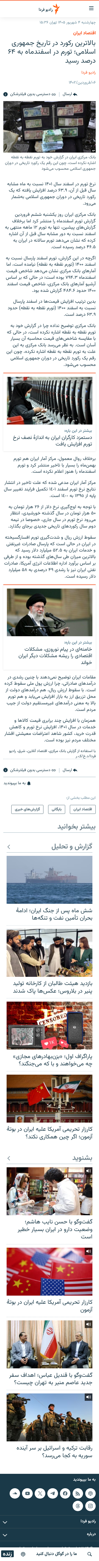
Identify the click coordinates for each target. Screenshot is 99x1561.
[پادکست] (23, 1554)
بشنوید (82, 1158)
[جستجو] (89, 1554)
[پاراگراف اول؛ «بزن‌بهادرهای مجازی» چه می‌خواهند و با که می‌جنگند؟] (49, 1026)
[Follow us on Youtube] (27, 1493)
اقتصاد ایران (84, 33)
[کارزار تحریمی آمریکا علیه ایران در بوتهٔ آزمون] (49, 1272)
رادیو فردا (88, 72)
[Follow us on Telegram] (52, 1493)
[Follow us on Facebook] (65, 1493)
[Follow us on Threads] (78, 1506)
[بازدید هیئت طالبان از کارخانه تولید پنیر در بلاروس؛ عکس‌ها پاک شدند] (49, 953)
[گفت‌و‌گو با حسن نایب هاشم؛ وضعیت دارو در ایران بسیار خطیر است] (49, 1191)
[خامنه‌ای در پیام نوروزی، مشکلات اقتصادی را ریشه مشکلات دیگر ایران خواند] (49, 612)
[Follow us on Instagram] (90, 1506)
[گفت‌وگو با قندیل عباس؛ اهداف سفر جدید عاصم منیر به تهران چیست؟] (49, 1344)
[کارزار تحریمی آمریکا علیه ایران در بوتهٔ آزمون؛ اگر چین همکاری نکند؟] (49, 1099)
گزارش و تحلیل (71, 847)
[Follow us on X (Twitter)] (40, 1493)
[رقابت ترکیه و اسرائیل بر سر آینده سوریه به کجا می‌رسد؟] (49, 1417)
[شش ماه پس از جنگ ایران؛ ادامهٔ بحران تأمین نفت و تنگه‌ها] (49, 880)
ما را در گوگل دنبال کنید (56, 1554)
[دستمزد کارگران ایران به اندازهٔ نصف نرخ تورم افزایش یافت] (49, 401)
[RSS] (78, 1493)
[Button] (70, 94)
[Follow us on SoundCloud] (15, 1493)
